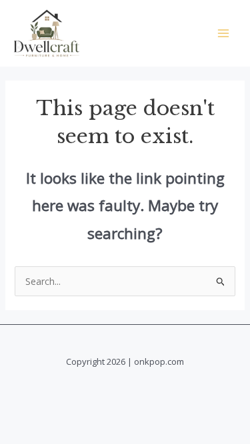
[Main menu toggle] (223, 33)
